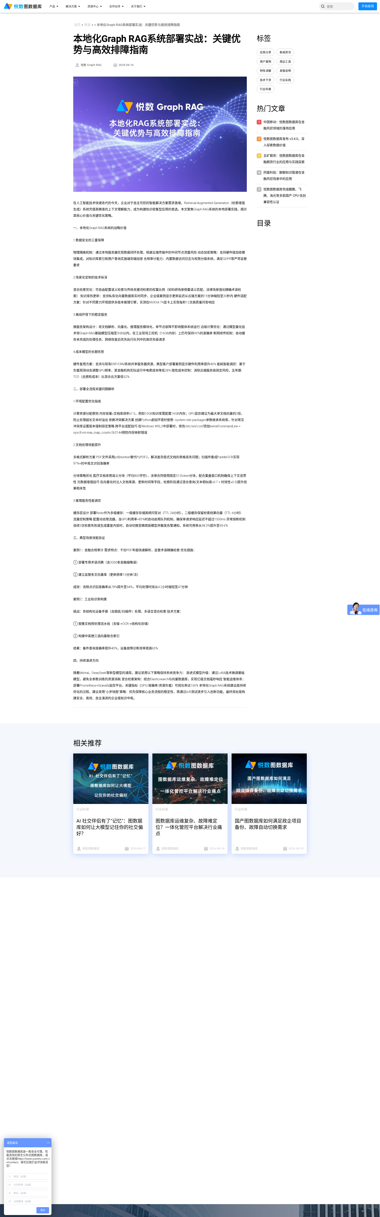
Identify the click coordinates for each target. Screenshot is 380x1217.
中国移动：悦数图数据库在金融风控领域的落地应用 (284, 125)
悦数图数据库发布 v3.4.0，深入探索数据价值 (283, 142)
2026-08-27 (137, 848)
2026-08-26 (216, 848)
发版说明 (285, 70)
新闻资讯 (285, 52)
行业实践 (285, 80)
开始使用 (368, 6)
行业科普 (265, 89)
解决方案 (71, 6)
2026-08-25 (296, 848)
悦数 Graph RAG (91, 65)
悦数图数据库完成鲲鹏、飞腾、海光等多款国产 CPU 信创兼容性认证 (284, 195)
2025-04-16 (126, 65)
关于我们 (136, 6)
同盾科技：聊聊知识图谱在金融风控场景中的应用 (284, 176)
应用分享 (265, 52)
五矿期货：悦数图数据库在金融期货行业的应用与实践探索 (284, 159)
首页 (77, 25)
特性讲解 (265, 70)
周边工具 (285, 61)
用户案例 (265, 61)
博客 (87, 25)
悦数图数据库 (90, 848)
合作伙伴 (114, 6)
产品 (52, 6)
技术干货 (265, 80)
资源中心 (93, 6)
